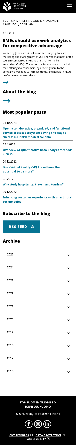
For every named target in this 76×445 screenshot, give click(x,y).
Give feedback (19, 435)
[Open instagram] (38, 424)
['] (6, 102)
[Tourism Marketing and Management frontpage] (14, 6)
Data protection (48, 435)
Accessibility (36, 439)
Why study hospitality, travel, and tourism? (33, 184)
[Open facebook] (29, 424)
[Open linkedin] (47, 424)
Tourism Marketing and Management (31, 20)
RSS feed (18, 226)
